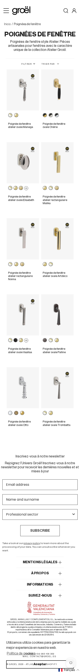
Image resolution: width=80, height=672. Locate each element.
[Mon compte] (74, 10)
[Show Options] (73, 514)
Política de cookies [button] (21, 653)
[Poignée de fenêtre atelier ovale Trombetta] (57, 387)
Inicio (7, 24)
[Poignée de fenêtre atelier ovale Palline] (57, 315)
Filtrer (26, 64)
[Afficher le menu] (6, 10)
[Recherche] (66, 10)
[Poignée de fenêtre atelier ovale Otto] (23, 387)
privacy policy (31, 543)
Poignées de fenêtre (27, 24)
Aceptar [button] (40, 664)
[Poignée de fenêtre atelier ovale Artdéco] (57, 238)
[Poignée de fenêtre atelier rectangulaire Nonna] (23, 238)
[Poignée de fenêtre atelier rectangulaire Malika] (57, 162)
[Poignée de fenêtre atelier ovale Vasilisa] (23, 315)
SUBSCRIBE (40, 530)
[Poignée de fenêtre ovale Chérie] (57, 90)
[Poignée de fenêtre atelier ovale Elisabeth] (23, 162)
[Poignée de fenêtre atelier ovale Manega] (23, 90)
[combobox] (38, 514)
